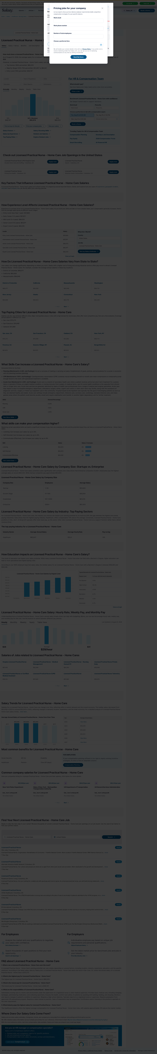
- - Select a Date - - (78, 45)
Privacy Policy (86, 49)
